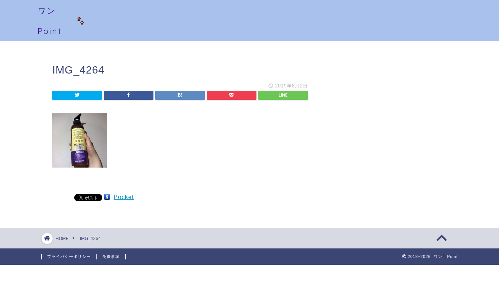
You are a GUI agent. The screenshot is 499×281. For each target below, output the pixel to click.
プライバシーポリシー (69, 256)
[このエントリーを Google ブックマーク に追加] (107, 197)
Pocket (124, 197)
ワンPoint (50, 20)
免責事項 (111, 256)
